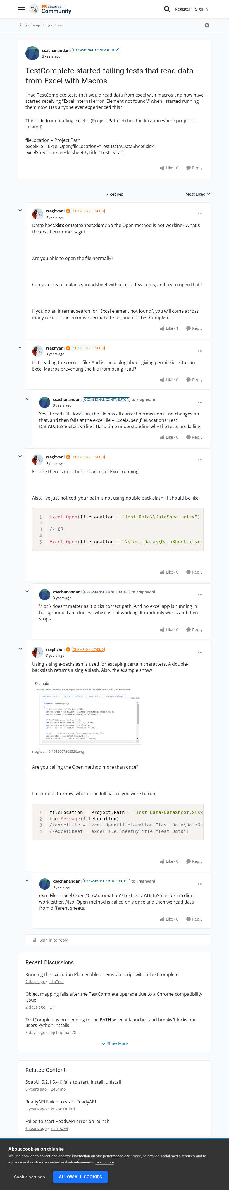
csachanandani (56, 50)
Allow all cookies (80, 1177)
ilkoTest (56, 981)
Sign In (201, 9)
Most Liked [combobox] (198, 194)
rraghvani (55, 211)
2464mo (58, 1089)
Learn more (105, 1162)
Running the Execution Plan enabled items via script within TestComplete (102, 975)
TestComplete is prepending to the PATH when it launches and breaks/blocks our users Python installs (110, 1023)
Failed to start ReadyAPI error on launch (67, 1121)
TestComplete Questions (43, 25)
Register (182, 9)
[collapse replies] (20, 210)
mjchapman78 (62, 1032)
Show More (117, 1043)
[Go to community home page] (50, 9)
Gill (52, 1007)
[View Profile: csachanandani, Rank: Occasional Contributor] (32, 53)
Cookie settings (29, 1177)
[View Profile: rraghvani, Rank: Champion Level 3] (37, 213)
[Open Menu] (207, 25)
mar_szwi (59, 1128)
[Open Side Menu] (21, 9)
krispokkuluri (63, 1109)
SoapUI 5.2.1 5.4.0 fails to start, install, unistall (73, 1082)
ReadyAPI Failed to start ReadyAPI (60, 1102)
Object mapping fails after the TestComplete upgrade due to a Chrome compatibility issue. (113, 997)
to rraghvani (143, 399)
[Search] (167, 9)
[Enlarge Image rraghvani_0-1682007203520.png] (88, 713)
